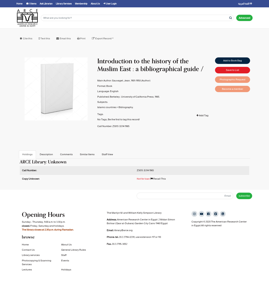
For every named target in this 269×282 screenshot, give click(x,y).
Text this (45, 38)
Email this (65, 38)
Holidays (66, 269)
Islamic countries (106, 107)
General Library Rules (73, 249)
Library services (31, 255)
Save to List (232, 70)
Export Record (103, 38)
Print (83, 38)
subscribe (244, 195)
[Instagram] (194, 214)
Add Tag (203, 115)
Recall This (159, 178)
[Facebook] (208, 214)
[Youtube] (201, 214)
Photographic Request (232, 79)
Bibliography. (126, 107)
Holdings (27, 154)
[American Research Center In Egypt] (27, 18)
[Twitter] (216, 214)
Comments (66, 154)
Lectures (27, 269)
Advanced (244, 17)
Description (46, 154)
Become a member (232, 88)
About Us (66, 244)
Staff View (107, 154)
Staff (63, 255)
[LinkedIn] (223, 214)
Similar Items (87, 154)
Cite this (27, 38)
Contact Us (28, 249)
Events (65, 260)
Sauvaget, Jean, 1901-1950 (126, 80)
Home (25, 244)
